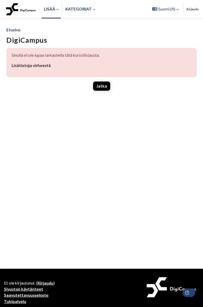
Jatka (101, 86)
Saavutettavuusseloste (26, 295)
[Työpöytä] (21, 9)
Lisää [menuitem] (49, 9)
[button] (165, 9)
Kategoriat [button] (78, 9)
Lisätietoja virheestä (31, 65)
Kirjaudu (193, 9)
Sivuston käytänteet (23, 289)
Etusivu (13, 29)
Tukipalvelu (15, 301)
